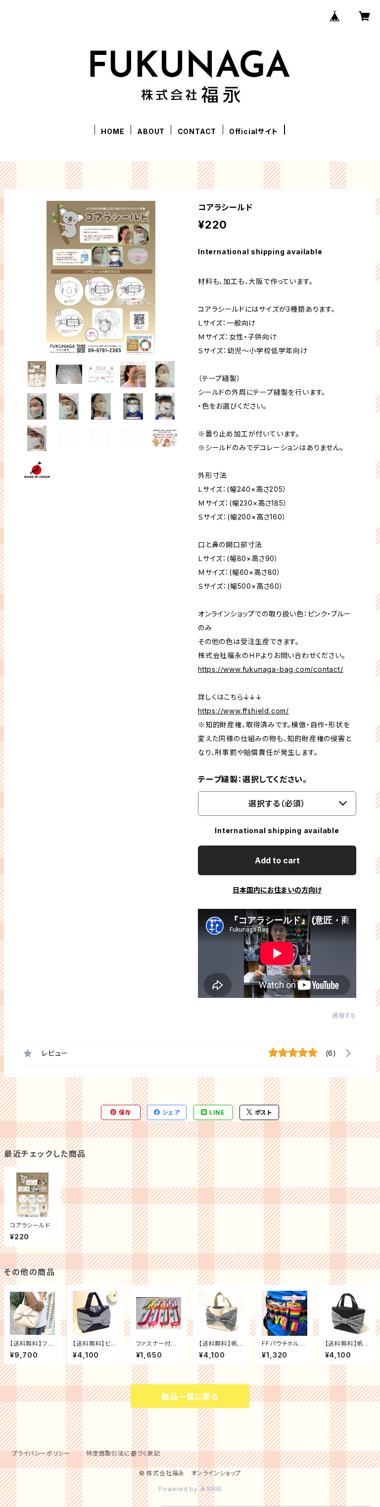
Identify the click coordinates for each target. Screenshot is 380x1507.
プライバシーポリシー (41, 1453)
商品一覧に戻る (190, 1397)
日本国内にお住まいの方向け (277, 890)
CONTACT (197, 131)
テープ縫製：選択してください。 (252, 779)
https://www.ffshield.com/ (243, 710)
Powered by (179, 1489)
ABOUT (151, 131)
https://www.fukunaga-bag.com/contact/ (270, 669)
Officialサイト (253, 131)
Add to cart (277, 860)
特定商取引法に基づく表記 (123, 1453)
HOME (112, 131)
